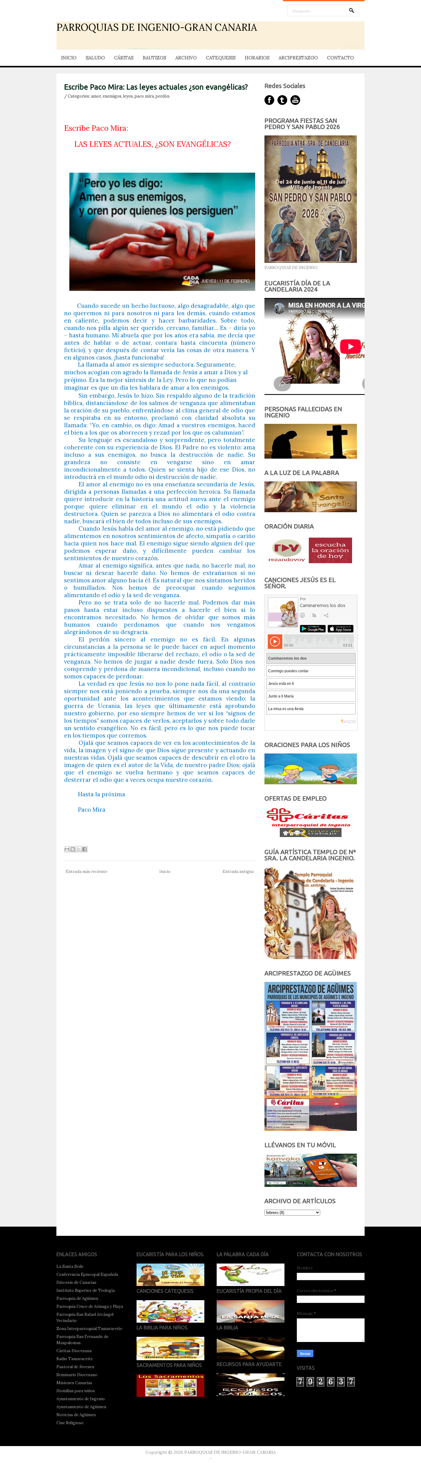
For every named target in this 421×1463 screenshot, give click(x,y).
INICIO (68, 58)
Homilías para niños (75, 1390)
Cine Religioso (70, 1422)
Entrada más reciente (86, 871)
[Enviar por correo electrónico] (67, 849)
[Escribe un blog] (73, 849)
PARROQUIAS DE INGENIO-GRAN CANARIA (156, 27)
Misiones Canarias (74, 1382)
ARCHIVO (186, 58)
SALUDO (95, 58)
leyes (128, 96)
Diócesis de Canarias (76, 1282)
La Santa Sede (70, 1266)
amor (96, 96)
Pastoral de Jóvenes (75, 1366)
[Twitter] (282, 100)
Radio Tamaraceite (74, 1358)
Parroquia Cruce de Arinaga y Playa (89, 1306)
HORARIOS (257, 58)
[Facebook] (269, 100)
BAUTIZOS (154, 58)
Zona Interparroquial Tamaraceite (89, 1328)
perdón (163, 96)
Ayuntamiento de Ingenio (80, 1398)
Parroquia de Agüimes (77, 1298)
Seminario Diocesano (76, 1374)
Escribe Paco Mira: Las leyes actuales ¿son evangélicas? (156, 87)
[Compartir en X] (79, 849)
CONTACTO (340, 58)
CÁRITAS (123, 58)
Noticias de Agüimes (76, 1414)
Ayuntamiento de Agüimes (81, 1406)
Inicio (164, 871)
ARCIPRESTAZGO (298, 58)
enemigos (112, 96)
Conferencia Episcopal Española (87, 1274)
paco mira (144, 96)
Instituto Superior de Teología (85, 1290)
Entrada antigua (238, 871)
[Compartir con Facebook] (84, 849)
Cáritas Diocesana (74, 1350)
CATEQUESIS (220, 58)
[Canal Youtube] (295, 100)
